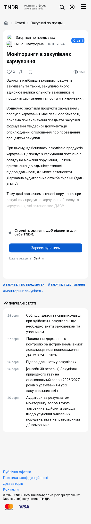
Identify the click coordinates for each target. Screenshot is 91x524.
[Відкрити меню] (83, 7)
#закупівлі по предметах (23, 284)
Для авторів (13, 483)
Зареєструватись (45, 248)
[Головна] (6, 23)
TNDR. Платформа (29, 44)
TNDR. (12, 7)
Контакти (11, 489)
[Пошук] (62, 7)
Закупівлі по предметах (48, 23)
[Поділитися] (21, 72)
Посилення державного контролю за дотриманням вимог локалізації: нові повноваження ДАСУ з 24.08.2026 (54, 346)
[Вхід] (72, 7)
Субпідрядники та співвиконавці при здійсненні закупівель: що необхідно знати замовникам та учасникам (53, 323)
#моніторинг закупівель (23, 291)
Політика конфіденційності (25, 478)
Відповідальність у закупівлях (51, 362)
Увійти (39, 258)
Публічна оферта (17, 472)
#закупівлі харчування (66, 284)
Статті (20, 23)
